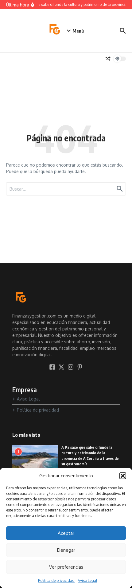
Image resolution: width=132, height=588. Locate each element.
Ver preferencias (66, 567)
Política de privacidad (56, 580)
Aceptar (66, 533)
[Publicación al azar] (108, 58)
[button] (123, 476)
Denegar (66, 550)
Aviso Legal (87, 580)
